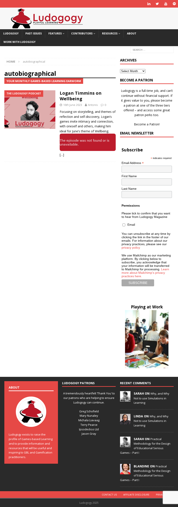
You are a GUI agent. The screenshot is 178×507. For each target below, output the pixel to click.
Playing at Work (147, 306)
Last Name (129, 188)
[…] (62, 155)
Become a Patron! (147, 124)
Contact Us (109, 494)
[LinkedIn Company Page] (149, 4)
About (131, 33)
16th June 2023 (72, 105)
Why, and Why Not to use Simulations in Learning (151, 398)
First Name (129, 176)
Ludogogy (11, 33)
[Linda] (125, 422)
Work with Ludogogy (19, 42)
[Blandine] (125, 472)
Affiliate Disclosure (136, 494)
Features (55, 33)
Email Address (133, 163)
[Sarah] (125, 399)
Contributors (81, 33)
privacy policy (131, 247)
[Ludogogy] (47, 27)
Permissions (131, 205)
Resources (109, 33)
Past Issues (33, 33)
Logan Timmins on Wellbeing (81, 96)
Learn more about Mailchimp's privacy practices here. (145, 272)
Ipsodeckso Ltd (89, 429)
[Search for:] (152, 50)
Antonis (93, 105)
